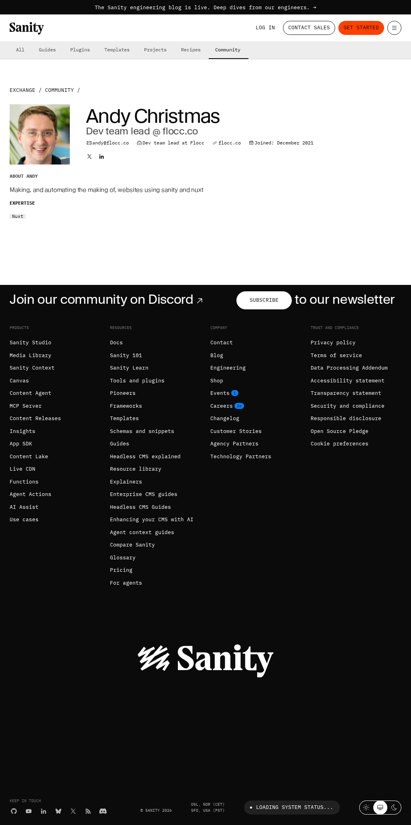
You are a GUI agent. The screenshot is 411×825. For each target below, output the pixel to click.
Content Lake (29, 456)
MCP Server (26, 405)
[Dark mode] (394, 808)
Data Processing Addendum (349, 367)
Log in (265, 27)
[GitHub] (14, 811)
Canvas (19, 380)
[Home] (27, 28)
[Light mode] (366, 808)
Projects (155, 50)
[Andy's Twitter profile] (89, 156)
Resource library (135, 468)
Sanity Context (32, 367)
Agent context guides (142, 532)
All (20, 50)
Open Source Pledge (339, 431)
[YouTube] (28, 811)
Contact (221, 342)
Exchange (22, 90)
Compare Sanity (132, 544)
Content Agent (30, 393)
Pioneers (123, 393)
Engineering (228, 367)
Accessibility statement (348, 380)
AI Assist (24, 507)
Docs (116, 342)
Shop (216, 380)
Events (220, 393)
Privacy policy (333, 342)
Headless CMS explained (145, 456)
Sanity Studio (30, 342)
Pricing (121, 570)
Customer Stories (236, 431)
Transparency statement (346, 393)
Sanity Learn (129, 367)
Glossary (123, 557)
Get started (361, 27)
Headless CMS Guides (140, 507)
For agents (126, 582)
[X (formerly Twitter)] (73, 811)
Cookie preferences (339, 443)
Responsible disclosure (346, 418)
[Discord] (103, 811)
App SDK (21, 443)
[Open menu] (394, 28)
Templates (117, 50)
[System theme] (380, 808)
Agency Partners (234, 443)
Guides (47, 50)
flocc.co (229, 143)
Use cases (24, 519)
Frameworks (126, 405)
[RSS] (88, 811)
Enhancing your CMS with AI (151, 519)
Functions (24, 481)
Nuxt (17, 216)
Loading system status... (294, 807)
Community (227, 50)
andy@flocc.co (110, 143)
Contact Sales (309, 27)
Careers (221, 405)
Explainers (126, 481)
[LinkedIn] (43, 811)
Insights (22, 431)
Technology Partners (240, 456)
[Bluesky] (58, 811)
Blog (216, 355)
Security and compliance (348, 405)
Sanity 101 (126, 355)
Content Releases (35, 418)
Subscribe (264, 300)
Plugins (80, 50)
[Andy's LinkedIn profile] (101, 156)
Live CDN (22, 468)
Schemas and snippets (142, 431)
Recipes (191, 50)
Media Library (30, 355)
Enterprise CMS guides (143, 494)
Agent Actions (30, 494)
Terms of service (336, 355)
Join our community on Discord (101, 299)
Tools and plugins (137, 380)
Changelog (224, 418)
